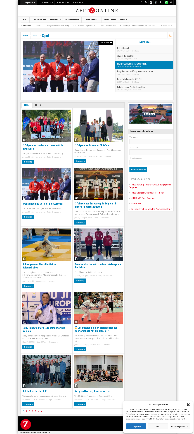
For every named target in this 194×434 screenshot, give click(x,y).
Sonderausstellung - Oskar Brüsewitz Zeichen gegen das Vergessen (150, 186)
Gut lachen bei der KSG (34, 391)
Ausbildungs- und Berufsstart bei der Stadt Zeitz (119, 26)
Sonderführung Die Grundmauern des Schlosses (147, 192)
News (35, 35)
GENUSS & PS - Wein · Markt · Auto (143, 198)
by (127, 51)
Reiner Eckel (132, 59)
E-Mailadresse (136, 158)
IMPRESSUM (48, 2)
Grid (28, 105)
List (39, 105)
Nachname (134, 147)
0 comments (56, 157)
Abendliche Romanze (89, 26)
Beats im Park (136, 203)
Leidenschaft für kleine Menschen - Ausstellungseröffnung (151, 208)
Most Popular (104, 42)
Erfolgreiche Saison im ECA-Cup (39, 26)
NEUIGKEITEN (55, 19)
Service (123, 19)
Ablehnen (158, 426)
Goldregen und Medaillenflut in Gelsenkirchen (39, 266)
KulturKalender (72, 19)
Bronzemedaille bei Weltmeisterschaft (155, 26)
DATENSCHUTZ (64, 2)
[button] (188, 404)
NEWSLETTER (79, 2)
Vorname (133, 137)
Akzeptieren (136, 426)
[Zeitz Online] (97, 10)
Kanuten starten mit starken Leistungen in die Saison (97, 265)
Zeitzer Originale (91, 19)
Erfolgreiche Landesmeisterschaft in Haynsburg (42, 147)
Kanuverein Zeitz (134, 66)
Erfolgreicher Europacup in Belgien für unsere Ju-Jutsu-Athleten (95, 205)
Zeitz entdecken (39, 19)
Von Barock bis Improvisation (66, 26)
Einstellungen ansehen (179, 426)
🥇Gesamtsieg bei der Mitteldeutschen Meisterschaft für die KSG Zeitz (95, 329)
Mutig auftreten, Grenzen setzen (92, 391)
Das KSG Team (133, 51)
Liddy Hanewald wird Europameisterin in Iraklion (43, 329)
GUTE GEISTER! (109, 19)
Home (25, 19)
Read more (27, 161)
